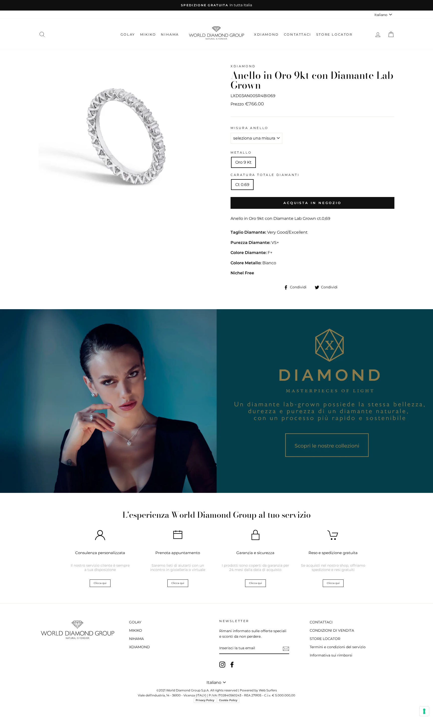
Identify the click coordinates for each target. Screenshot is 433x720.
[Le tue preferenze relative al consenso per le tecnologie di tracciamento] (424, 711)
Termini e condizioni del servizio (338, 647)
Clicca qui (100, 583)
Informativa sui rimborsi (331, 655)
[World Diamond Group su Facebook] (232, 665)
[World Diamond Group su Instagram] (222, 665)
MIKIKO (148, 34)
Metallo (241, 152)
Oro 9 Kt (243, 162)
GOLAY (128, 34)
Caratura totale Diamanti (265, 175)
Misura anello (249, 128)
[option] (216, 5)
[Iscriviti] (286, 648)
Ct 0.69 (242, 184)
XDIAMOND (266, 34)
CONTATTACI (297, 34)
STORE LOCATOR (334, 34)
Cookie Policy (228, 700)
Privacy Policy (205, 700)
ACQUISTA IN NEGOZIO (312, 203)
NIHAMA (170, 34)
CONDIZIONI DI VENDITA (332, 630)
